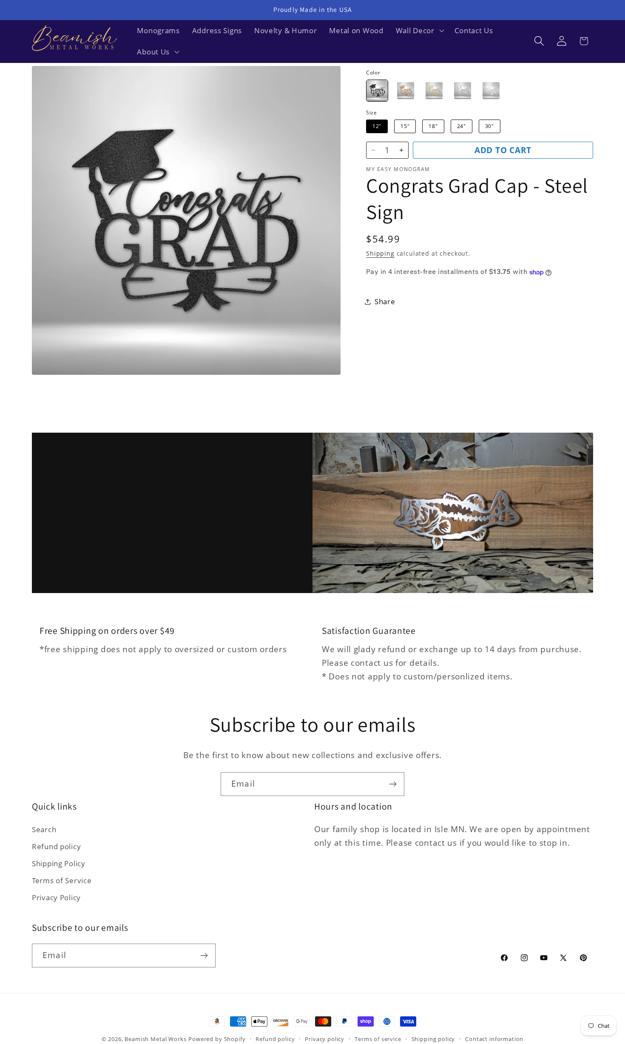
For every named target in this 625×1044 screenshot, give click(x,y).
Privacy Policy (56, 897)
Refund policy (56, 846)
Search (44, 829)
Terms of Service (62, 880)
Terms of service (378, 1039)
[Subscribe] (392, 784)
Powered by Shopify (216, 1039)
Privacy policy (324, 1039)
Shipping (380, 254)
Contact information (494, 1039)
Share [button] (385, 301)
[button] (418, 30)
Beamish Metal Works (155, 1039)
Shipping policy (433, 1039)
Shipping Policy (58, 863)
